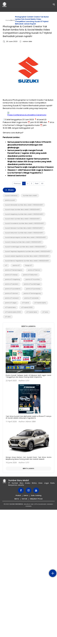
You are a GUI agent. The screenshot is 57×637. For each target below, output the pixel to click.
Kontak (24, 499)
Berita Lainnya (28, 468)
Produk (18, 495)
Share (11, 190)
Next (36, 183)
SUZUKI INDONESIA (16, 504)
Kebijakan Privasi (36, 499)
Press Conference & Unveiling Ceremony (26, 115)
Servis (26, 495)
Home (8, 20)
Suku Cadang (36, 495)
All (42, 183)
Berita (12, 20)
